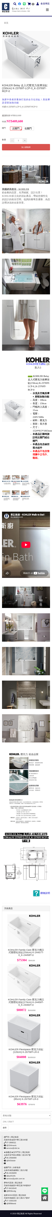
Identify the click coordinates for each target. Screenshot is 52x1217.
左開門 (15, 128)
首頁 (6, 23)
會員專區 (45, 3)
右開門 (28, 128)
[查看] (24, 930)
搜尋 (5, 1128)
